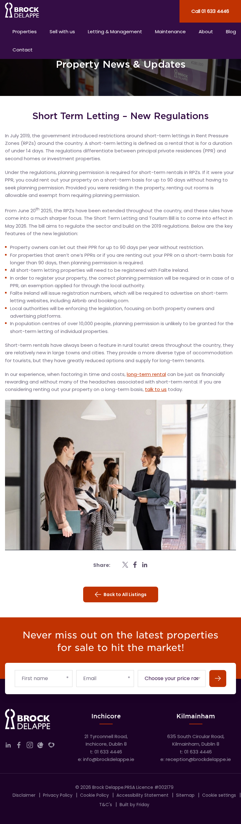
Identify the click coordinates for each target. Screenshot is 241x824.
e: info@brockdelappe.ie (106, 759)
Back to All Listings (125, 594)
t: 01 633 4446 (106, 751)
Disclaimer (24, 795)
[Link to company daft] (40, 746)
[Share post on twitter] (125, 565)
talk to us (156, 389)
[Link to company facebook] (19, 746)
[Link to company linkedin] (8, 746)
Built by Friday (134, 804)
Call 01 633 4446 (210, 11)
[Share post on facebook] (135, 565)
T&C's (105, 804)
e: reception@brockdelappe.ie (195, 759)
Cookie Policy (94, 795)
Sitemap (185, 795)
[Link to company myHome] (51, 746)
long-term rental (146, 374)
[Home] (60, 11)
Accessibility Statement (142, 795)
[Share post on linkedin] (145, 565)
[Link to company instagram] (30, 746)
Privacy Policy (57, 795)
